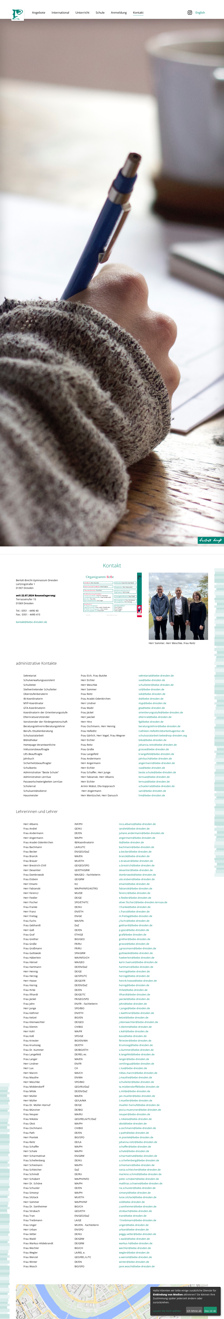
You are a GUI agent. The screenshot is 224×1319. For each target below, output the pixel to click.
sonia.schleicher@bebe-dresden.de (140, 1169)
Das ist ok (210, 1311)
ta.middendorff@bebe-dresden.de (139, 1086)
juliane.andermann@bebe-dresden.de (141, 833)
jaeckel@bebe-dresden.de (134, 999)
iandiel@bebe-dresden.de (134, 828)
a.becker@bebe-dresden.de (135, 851)
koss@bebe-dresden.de (133, 1036)
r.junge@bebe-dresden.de (134, 1008)
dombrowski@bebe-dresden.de (137, 874)
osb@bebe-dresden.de (152, 694)
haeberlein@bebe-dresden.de (136, 957)
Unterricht (82, 12)
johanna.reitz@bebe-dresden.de (158, 744)
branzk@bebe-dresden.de (134, 856)
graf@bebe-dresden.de (132, 934)
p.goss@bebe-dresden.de (134, 930)
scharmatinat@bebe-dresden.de (138, 1155)
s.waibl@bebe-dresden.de (134, 1238)
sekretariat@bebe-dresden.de (156, 675)
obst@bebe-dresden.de (133, 1123)
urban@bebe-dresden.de (134, 1229)
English (200, 12)
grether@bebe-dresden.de (134, 939)
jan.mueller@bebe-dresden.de (137, 1096)
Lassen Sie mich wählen (167, 1311)
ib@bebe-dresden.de (151, 698)
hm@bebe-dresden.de (152, 795)
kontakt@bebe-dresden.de (31, 622)
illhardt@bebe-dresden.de (134, 994)
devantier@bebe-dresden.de (136, 870)
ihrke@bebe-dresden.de (133, 990)
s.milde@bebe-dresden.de (134, 1091)
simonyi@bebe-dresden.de (135, 1192)
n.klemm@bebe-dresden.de (135, 1026)
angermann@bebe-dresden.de (157, 763)
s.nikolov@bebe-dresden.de (135, 1119)
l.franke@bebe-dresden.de (134, 907)
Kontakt (138, 12)
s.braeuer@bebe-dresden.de (136, 861)
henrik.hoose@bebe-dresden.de (138, 980)
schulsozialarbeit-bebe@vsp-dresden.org (163, 735)
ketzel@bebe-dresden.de (133, 1017)
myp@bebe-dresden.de (152, 703)
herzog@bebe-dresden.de (134, 976)
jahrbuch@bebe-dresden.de (155, 758)
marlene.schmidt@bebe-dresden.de (140, 1174)
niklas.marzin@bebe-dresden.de (138, 1073)
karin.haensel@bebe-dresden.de (138, 962)
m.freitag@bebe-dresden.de (135, 916)
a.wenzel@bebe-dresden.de (135, 1257)
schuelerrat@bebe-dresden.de (157, 786)
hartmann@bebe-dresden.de (136, 967)
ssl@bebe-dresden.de (151, 689)
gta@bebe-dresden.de (152, 708)
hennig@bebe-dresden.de (134, 971)
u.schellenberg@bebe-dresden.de (139, 1160)
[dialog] (185, 1301)
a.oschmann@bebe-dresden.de (137, 1128)
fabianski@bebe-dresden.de (135, 888)
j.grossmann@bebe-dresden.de (137, 948)
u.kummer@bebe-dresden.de (136, 1049)
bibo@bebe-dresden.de (152, 740)
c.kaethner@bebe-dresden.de (136, 1013)
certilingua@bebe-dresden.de (136, 1063)
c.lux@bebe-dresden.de (133, 1068)
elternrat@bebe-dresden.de (155, 717)
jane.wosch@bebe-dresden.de (137, 1266)
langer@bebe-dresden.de (134, 1059)
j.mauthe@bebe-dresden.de (135, 1077)
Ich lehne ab (194, 1311)
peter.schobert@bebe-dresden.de (139, 1179)
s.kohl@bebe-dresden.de (133, 1031)
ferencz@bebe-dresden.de (134, 893)
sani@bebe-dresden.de (152, 790)
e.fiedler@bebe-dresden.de (135, 897)
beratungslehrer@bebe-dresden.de (159, 726)
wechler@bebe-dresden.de (135, 1248)
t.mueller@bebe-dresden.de (135, 1100)
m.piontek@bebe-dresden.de (136, 1137)
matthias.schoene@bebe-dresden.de (140, 1183)
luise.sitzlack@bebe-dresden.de (137, 1197)
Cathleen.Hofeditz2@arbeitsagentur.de (161, 731)
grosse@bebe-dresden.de (154, 749)
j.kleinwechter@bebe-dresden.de (138, 1022)
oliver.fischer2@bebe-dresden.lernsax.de (143, 902)
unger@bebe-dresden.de (134, 1225)
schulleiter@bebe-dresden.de (156, 684)
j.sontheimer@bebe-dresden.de (137, 1206)
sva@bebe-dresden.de (152, 680)
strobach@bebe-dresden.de (135, 1211)
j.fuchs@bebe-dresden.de (134, 920)
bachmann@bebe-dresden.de (136, 847)
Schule (100, 12)
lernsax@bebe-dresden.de (154, 777)
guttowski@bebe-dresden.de (136, 953)
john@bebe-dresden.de (133, 1003)
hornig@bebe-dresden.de (134, 985)
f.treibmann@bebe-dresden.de (138, 1220)
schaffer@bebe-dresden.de (135, 1146)
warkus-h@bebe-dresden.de (135, 1243)
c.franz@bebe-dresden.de (134, 911)
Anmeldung (119, 12)
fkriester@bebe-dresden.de (135, 1040)
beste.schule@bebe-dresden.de (157, 772)
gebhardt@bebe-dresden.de (135, 925)
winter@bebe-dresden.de (134, 1261)
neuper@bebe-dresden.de (134, 1114)
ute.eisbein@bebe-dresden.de (137, 879)
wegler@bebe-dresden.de (134, 1252)
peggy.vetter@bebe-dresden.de (137, 1234)
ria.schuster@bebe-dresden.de (137, 1188)
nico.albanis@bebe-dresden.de (137, 824)
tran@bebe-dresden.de (132, 1215)
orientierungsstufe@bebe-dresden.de (161, 712)
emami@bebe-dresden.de (134, 884)
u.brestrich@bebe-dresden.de (137, 865)
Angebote (38, 12)
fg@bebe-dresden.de (151, 721)
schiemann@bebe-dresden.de (137, 1165)
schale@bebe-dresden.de (134, 1151)
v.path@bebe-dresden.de (134, 1132)
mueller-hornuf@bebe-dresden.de (139, 1105)
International (60, 12)
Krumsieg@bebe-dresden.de (136, 1045)
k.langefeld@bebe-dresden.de (156, 754)
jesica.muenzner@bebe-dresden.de (140, 1109)
